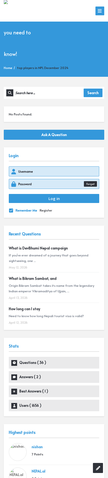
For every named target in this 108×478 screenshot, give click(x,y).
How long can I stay (24, 308)
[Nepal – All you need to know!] (22, 31)
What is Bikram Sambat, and (33, 278)
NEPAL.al (38, 471)
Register (46, 210)
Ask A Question (54, 134)
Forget (90, 184)
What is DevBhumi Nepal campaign (38, 248)
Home (8, 67)
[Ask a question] (98, 468)
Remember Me (26, 210)
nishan (37, 446)
